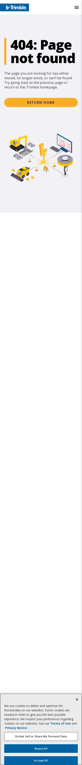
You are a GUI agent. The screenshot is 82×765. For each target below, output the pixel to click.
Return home (41, 102)
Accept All (41, 760)
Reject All (40, 748)
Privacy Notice (16, 728)
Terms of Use (60, 723)
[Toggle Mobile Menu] (77, 7)
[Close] (77, 699)
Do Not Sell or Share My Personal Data (41, 736)
